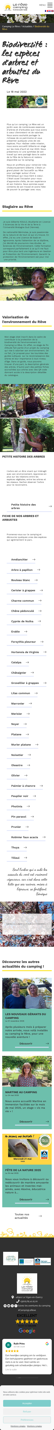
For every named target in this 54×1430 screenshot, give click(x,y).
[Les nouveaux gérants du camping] (27, 993)
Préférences (27, 1420)
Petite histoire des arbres (23, 506)
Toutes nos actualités (22, 1216)
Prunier (16, 826)
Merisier (16, 713)
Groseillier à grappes (25, 682)
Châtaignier (18, 672)
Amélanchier (19, 559)
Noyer (15, 724)
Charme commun (22, 600)
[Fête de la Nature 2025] (27, 1149)
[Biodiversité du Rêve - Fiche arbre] (27, 451)
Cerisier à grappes (23, 590)
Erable (15, 631)
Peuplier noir (19, 796)
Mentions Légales (18, 1426)
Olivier (15, 775)
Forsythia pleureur (23, 641)
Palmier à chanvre (23, 785)
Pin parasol (18, 816)
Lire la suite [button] (11, 1369)
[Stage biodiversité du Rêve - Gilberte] (27, 300)
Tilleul (15, 857)
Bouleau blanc (20, 580)
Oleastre (16, 765)
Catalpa (16, 662)
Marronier (17, 703)
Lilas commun (20, 693)
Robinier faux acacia (24, 837)
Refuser (27, 1411)
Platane (16, 734)
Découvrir (26, 1043)
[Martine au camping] (27, 1071)
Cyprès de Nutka (22, 621)
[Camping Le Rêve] (16, 7)
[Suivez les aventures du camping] (5, 1305)
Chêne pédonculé (22, 610)
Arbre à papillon (22, 569)
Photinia (16, 806)
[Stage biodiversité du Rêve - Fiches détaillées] (27, 417)
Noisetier (17, 755)
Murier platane (21, 744)
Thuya (15, 847)
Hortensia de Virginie (25, 652)
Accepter (27, 1403)
